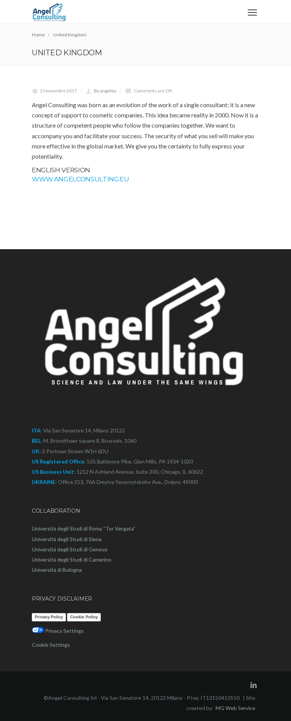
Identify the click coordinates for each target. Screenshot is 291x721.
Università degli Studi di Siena (67, 539)
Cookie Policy (84, 617)
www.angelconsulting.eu (80, 179)
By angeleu (105, 91)
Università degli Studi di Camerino (71, 559)
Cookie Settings (51, 644)
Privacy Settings (64, 630)
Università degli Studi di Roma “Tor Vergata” (83, 528)
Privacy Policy (49, 617)
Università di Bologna (57, 569)
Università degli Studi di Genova (69, 549)
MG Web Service (235, 708)
